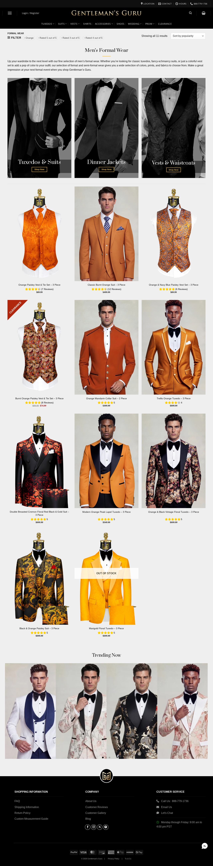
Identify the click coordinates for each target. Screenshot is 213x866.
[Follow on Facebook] (87, 827)
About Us (90, 801)
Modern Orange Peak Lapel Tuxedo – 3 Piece (106, 512)
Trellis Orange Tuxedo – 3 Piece (174, 398)
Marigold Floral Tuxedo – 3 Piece (106, 628)
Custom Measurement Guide (31, 818)
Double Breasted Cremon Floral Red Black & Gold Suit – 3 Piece (39, 513)
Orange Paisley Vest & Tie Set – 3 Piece (39, 284)
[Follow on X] (100, 827)
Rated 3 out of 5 (71, 38)
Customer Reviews (96, 807)
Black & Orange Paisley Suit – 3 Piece (39, 628)
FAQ (17, 801)
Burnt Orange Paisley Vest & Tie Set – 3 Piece (39, 398)
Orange (30, 38)
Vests (73, 23)
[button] (9, 13)
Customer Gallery (95, 813)
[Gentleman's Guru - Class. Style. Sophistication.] (106, 13)
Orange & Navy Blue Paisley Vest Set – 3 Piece (173, 284)
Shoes (120, 23)
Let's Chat (167, 813)
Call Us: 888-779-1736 (175, 801)
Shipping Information (26, 807)
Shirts (87, 23)
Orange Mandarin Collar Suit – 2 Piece (106, 398)
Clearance (165, 23)
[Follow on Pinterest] (105, 827)
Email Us (167, 807)
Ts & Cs (128, 859)
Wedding (133, 23)
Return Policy (22, 813)
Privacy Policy (113, 859)
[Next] (199, 701)
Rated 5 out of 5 (48, 38)
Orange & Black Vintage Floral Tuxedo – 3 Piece (173, 512)
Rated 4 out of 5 (94, 38)
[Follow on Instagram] (93, 827)
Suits (61, 23)
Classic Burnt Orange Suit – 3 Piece (106, 284)
